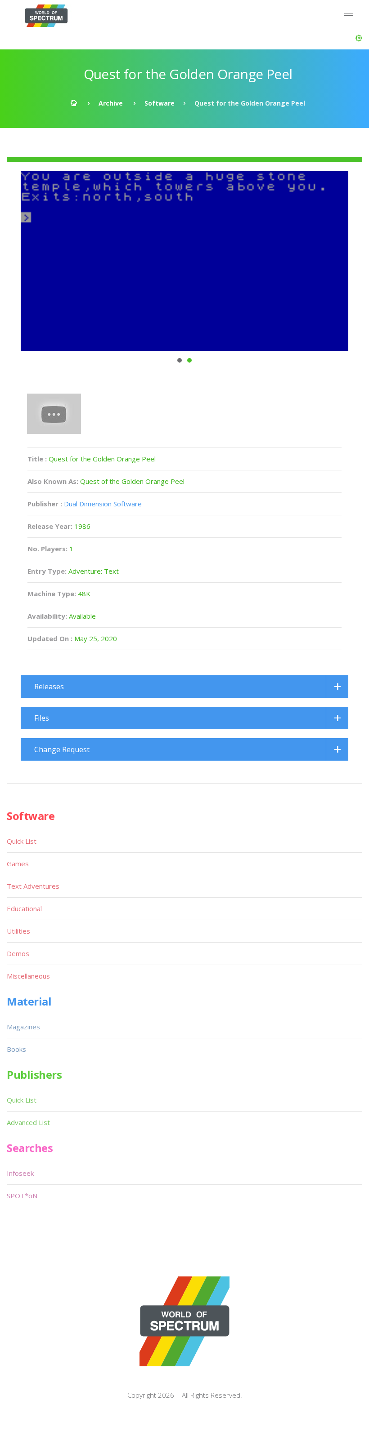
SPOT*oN (22, 1195)
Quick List (21, 841)
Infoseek (20, 1173)
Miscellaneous (28, 975)
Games (18, 863)
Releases (49, 686)
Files (41, 718)
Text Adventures (33, 886)
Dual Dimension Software (103, 503)
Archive (111, 103)
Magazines (23, 1026)
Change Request (62, 749)
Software (159, 103)
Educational (24, 908)
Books (16, 1049)
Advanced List (28, 1122)
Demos (18, 953)
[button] (359, 38)
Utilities (18, 930)
